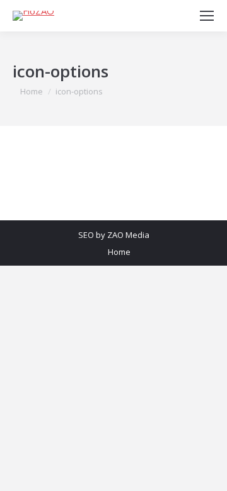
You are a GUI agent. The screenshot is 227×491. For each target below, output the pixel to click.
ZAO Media (128, 234)
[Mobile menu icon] (206, 15)
